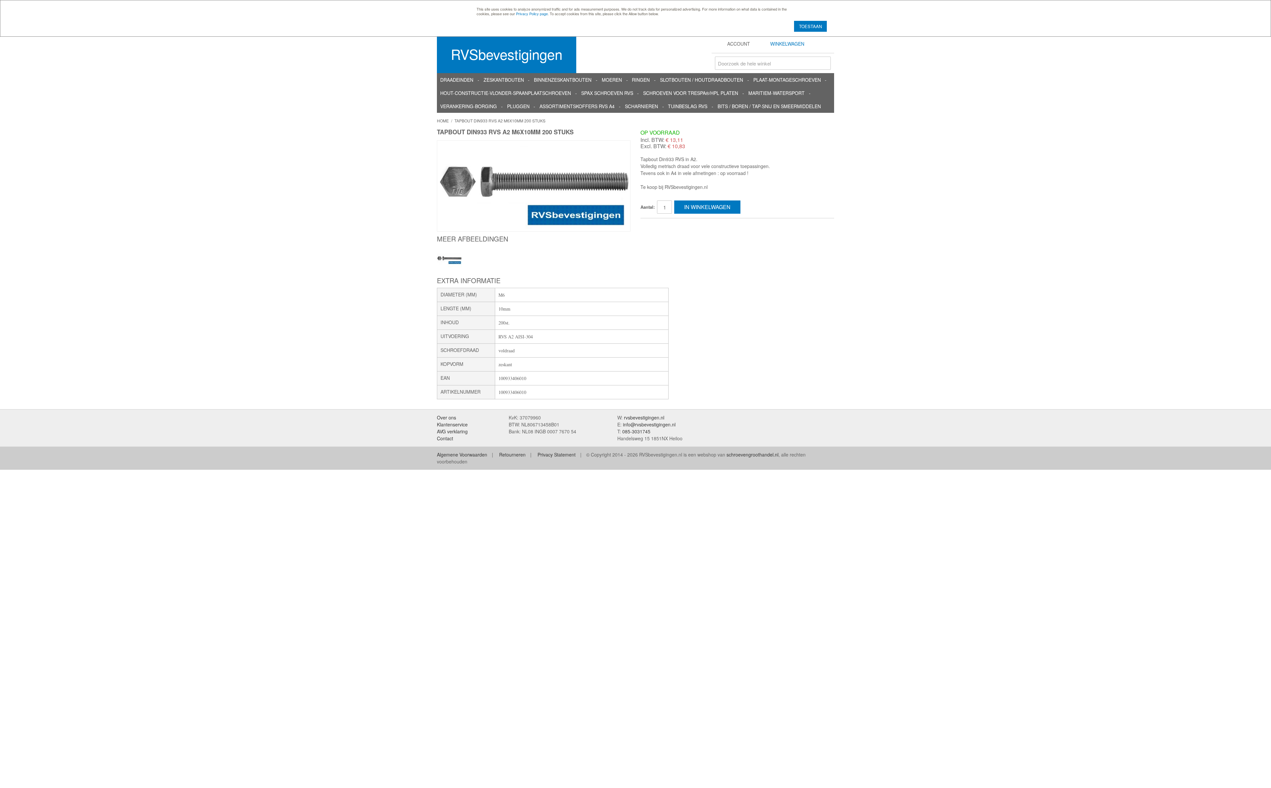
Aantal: (647, 207)
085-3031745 (636, 431)
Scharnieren (641, 106)
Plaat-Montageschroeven (787, 79)
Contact (445, 438)
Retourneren (512, 454)
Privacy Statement (557, 454)
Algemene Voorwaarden (462, 454)
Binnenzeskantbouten (562, 79)
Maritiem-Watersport (776, 93)
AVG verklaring (452, 431)
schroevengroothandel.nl (752, 454)
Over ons (446, 417)
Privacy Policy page (532, 13)
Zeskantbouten (504, 79)
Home (443, 120)
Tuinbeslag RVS (687, 106)
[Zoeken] (824, 63)
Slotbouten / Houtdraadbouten (701, 79)
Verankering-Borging (468, 106)
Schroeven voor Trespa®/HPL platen (690, 93)
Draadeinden (456, 79)
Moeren (612, 79)
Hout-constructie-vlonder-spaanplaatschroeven (505, 93)
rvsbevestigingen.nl (644, 417)
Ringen (641, 79)
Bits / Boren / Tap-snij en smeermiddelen (769, 106)
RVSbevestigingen (506, 54)
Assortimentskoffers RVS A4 (577, 106)
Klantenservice (452, 424)
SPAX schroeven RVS (607, 93)
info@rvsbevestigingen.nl (649, 424)
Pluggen (518, 106)
